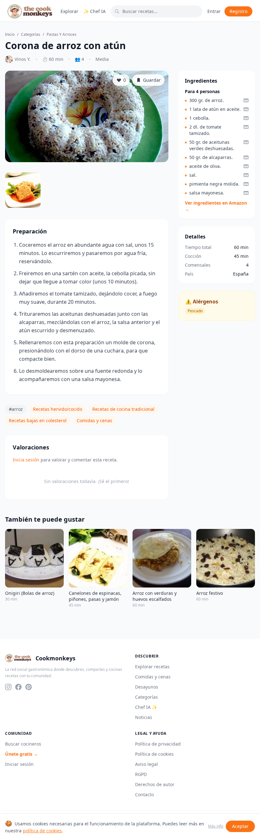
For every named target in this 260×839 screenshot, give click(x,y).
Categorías (30, 34)
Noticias (143, 717)
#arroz (16, 409)
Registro (238, 11)
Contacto (144, 794)
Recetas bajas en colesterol (38, 420)
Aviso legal (146, 764)
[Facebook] (18, 687)
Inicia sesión (26, 460)
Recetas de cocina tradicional (123, 409)
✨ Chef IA (94, 11)
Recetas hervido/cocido (57, 409)
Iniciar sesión (19, 764)
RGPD (141, 774)
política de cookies (42, 831)
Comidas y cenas (94, 420)
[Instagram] (8, 687)
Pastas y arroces (61, 34)
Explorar (69, 11)
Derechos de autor (154, 784)
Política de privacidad (158, 744)
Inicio (10, 34)
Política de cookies (154, 754)
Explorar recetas (152, 667)
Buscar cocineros (23, 744)
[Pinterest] (28, 687)
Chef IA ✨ (146, 707)
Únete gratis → (21, 754)
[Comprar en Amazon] (246, 100)
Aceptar (240, 826)
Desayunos (146, 687)
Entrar (214, 11)
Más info (215, 826)
